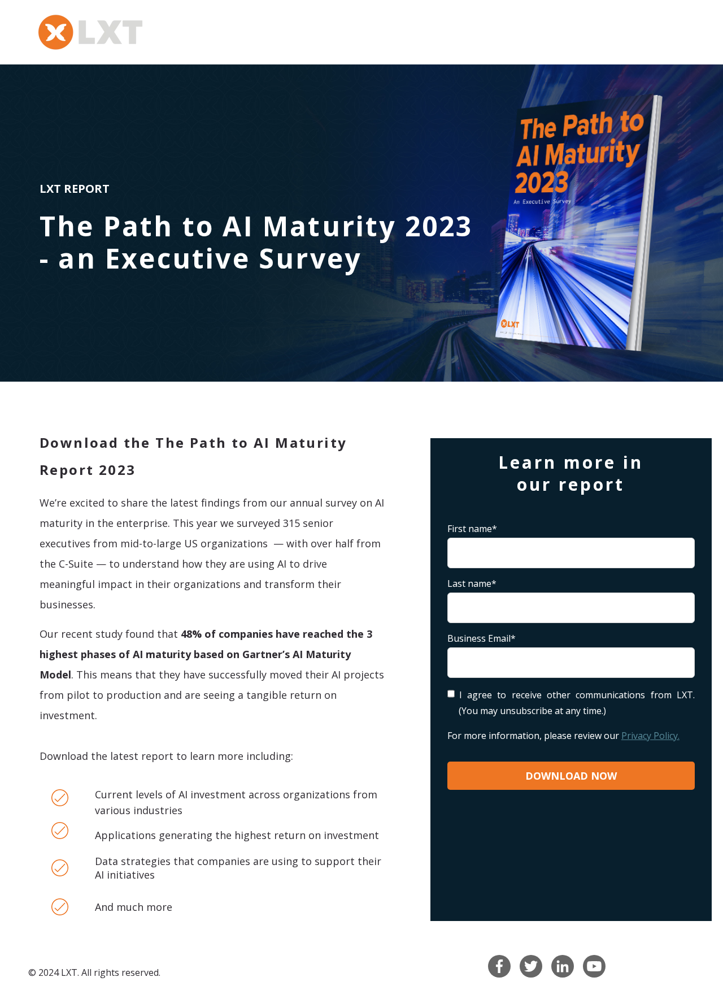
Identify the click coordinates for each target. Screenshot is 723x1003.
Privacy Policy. (650, 735)
